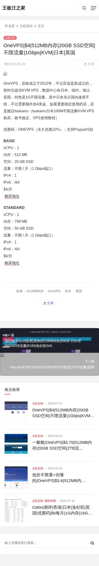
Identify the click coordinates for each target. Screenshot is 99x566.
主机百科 (26, 26)
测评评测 (50, 500)
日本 (68, 291)
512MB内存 (35, 291)
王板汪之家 (13, 7)
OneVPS (54, 291)
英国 (79, 291)
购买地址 (12, 196)
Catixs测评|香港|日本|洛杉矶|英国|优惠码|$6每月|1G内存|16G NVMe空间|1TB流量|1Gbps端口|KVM (61, 510)
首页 (11, 26)
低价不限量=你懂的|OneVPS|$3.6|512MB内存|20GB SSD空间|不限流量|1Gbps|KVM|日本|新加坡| (58, 478)
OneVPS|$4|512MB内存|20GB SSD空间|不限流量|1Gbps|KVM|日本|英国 (61, 413)
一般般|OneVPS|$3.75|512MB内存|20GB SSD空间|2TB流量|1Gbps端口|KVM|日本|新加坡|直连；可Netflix (62, 445)
